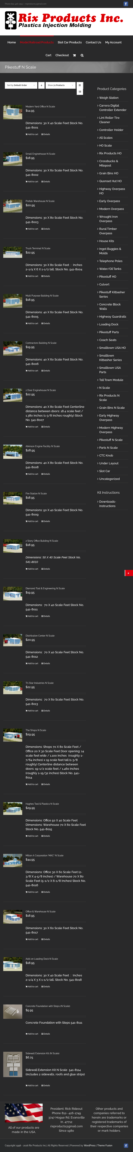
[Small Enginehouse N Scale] (12, 159)
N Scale (104, 387)
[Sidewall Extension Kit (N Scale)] (12, 1064)
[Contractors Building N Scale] (12, 348)
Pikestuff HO (107, 276)
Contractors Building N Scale (41, 343)
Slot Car (104, 471)
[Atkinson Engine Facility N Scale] (12, 452)
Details (47, 134)
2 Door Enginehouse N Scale (41, 390)
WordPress (90, 1145)
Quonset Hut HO (110, 181)
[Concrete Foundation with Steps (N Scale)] (12, 1011)
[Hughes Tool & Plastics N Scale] (12, 808)
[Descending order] (41, 85)
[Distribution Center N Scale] (12, 640)
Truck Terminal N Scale (38, 248)
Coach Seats (107, 340)
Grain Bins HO (108, 173)
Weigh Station (109, 97)
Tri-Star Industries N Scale (40, 683)
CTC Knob (106, 455)
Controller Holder (111, 130)
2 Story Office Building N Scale (42, 541)
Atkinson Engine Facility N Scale (43, 446)
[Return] (129, 573)
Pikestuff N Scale (111, 440)
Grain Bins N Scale (112, 407)
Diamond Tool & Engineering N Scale (45, 588)
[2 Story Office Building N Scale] (12, 546)
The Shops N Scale (36, 730)
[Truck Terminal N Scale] (12, 252)
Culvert (104, 284)
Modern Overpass (111, 209)
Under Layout (108, 463)
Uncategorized (109, 479)
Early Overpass (109, 201)
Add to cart (33, 134)
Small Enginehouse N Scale (40, 154)
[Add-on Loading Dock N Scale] (12, 964)
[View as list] (80, 92)
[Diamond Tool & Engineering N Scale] (12, 593)
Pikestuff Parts (109, 332)
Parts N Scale (108, 447)
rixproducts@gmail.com (35, 4)
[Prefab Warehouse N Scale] (12, 206)
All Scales (106, 137)
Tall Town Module (111, 380)
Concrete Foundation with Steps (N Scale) (48, 1006)
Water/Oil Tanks (110, 268)
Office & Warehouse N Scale (40, 911)
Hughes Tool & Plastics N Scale (42, 804)
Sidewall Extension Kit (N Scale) (42, 1053)
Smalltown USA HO (112, 347)
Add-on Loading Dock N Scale (42, 959)
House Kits (106, 241)
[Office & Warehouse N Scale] (12, 917)
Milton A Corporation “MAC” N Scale (44, 855)
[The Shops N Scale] (12, 735)
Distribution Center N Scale (40, 635)
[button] (82, 54)
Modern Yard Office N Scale (40, 106)
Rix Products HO (110, 153)
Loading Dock (108, 324)
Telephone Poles (110, 261)
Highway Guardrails (112, 316)
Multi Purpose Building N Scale (42, 295)
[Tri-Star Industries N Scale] (12, 687)
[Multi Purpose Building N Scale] (12, 301)
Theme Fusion (104, 1145)
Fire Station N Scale (36, 493)
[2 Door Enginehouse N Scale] (12, 395)
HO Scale (105, 145)
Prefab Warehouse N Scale (40, 201)
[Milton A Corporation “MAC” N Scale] (12, 860)
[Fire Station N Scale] (12, 498)
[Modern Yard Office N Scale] (12, 112)
